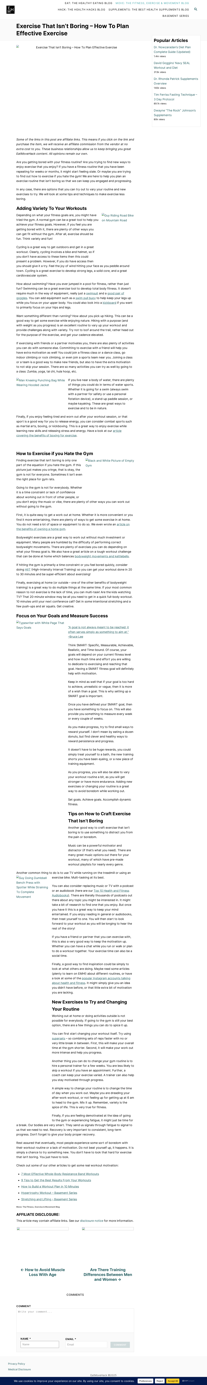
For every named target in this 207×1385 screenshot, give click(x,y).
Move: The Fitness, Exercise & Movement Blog (38, 1207)
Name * (26, 1338)
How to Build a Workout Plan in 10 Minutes (50, 1186)
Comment (23, 1306)
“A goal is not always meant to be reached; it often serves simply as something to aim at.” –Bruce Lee (98, 632)
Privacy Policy (16, 1363)
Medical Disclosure (19, 1369)
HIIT (28, 569)
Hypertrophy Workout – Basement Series (49, 1192)
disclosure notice (91, 1220)
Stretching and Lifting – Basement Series (49, 1199)
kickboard (109, 302)
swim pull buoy (86, 298)
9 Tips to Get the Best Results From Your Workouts (56, 1180)
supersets (58, 1038)
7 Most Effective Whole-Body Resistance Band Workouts (60, 1174)
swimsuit (92, 293)
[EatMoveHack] (25, 10)
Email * (70, 1339)
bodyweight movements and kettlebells (102, 556)
